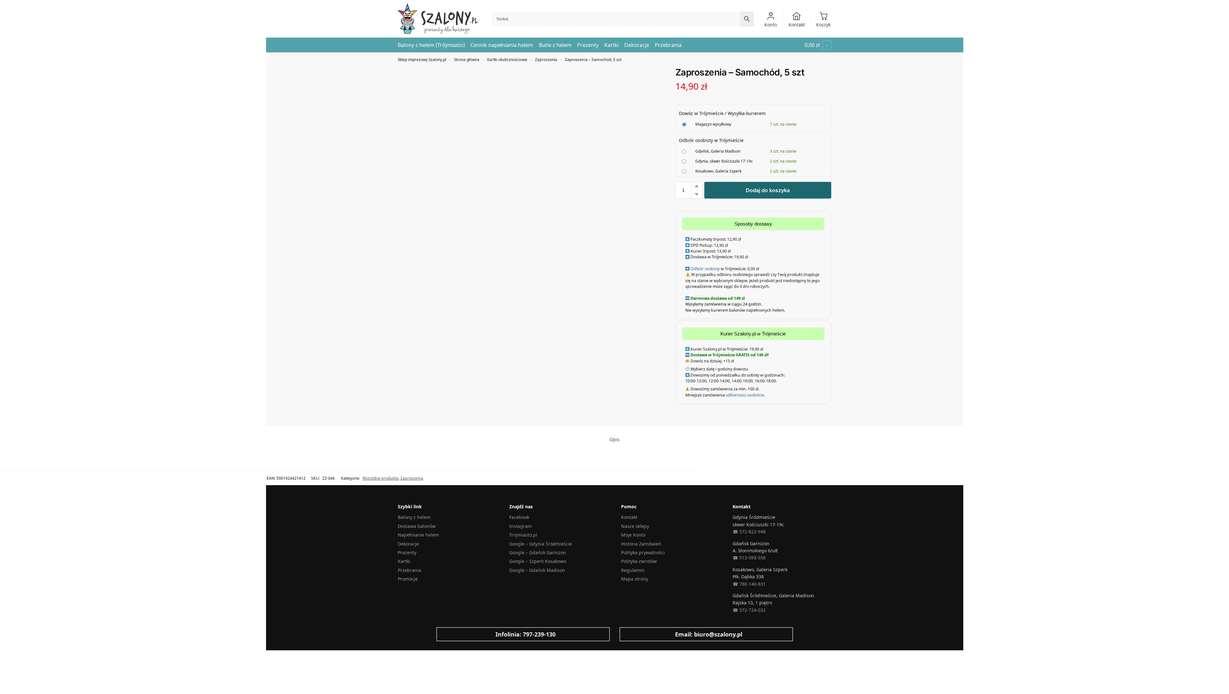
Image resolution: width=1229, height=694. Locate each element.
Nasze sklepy (635, 526)
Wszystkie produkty (380, 478)
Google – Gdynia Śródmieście (540, 544)
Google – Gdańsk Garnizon (537, 552)
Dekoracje (408, 544)
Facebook (519, 517)
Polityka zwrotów (639, 561)
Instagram (520, 526)
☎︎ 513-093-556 (749, 558)
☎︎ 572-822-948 (749, 532)
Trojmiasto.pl (523, 535)
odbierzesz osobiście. (745, 395)
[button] (818, 45)
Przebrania (409, 570)
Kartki (404, 561)
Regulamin (633, 570)
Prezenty (407, 552)
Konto (770, 25)
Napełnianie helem (418, 535)
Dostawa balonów (417, 526)
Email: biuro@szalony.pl (708, 634)
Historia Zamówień (641, 544)
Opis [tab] (614, 439)
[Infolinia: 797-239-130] (446, 634)
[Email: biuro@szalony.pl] (629, 634)
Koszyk (823, 25)
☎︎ (735, 610)
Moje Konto (633, 535)
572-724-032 (752, 610)
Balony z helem (414, 517)
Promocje (408, 579)
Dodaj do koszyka (768, 190)
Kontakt (796, 25)
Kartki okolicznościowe (507, 59)
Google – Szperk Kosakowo (537, 561)
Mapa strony (634, 579)
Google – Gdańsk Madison (537, 570)
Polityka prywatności (643, 552)
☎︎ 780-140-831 (749, 584)
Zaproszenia (546, 59)
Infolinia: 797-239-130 (525, 634)
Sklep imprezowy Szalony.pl (422, 59)
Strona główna (466, 59)
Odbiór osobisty (705, 268)
